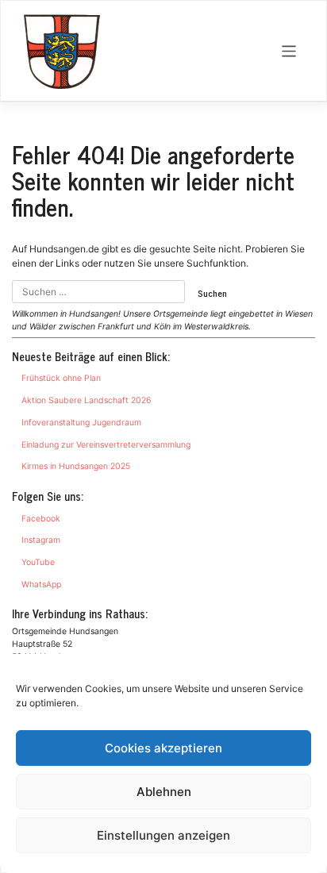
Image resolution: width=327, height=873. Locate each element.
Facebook (40, 518)
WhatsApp (41, 584)
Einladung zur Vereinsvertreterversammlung (105, 445)
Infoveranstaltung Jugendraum (81, 422)
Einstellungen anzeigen (163, 835)
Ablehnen (164, 791)
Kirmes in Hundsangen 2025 (75, 466)
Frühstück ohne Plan (61, 378)
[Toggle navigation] (289, 51)
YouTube (38, 562)
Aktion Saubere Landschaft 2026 (86, 400)
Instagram (40, 540)
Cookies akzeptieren (163, 748)
